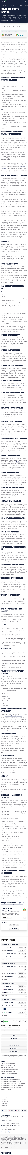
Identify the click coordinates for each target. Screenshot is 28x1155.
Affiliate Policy (13, 1151)
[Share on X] (10, 924)
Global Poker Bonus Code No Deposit (9, 1069)
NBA (12, 1110)
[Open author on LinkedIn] (24, 917)
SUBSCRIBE (23, 1030)
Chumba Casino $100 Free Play (8, 1063)
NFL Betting (4, 1103)
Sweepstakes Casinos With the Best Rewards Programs (13, 1083)
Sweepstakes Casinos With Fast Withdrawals (11, 1087)
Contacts (7, 1151)
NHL (25, 1110)
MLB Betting (4, 1097)
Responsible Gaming (14, 1051)
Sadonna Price (8, 34)
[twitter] (17, 1021)
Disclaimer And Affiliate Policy (14, 1042)
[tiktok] (14, 1021)
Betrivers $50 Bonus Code (7, 1067)
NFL (5, 1110)
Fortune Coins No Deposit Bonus (8, 1071)
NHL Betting (4, 1105)
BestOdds (3, 26)
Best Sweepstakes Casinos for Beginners (10, 1079)
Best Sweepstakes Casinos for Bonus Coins (11, 1081)
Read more (12, 20)
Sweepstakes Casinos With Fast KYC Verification (12, 1085)
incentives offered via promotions (13, 716)
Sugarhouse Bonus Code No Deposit (9, 1073)
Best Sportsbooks (10, 26)
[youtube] (26, 1021)
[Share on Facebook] (17, 924)
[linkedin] (20, 1021)
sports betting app (5, 427)
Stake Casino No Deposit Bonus (8, 1065)
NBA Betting (4, 1099)
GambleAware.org (10, 1129)
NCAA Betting (4, 1101)
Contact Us (14, 1038)
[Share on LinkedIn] (14, 924)
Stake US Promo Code (6, 1089)
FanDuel (18, 462)
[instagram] (23, 1021)
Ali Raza (20, 34)
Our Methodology (14, 1045)
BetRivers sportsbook (18, 385)
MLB (18, 1110)
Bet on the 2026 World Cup (7, 1095)
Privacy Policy (14, 1048)
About (14, 1035)
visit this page (18, 46)
